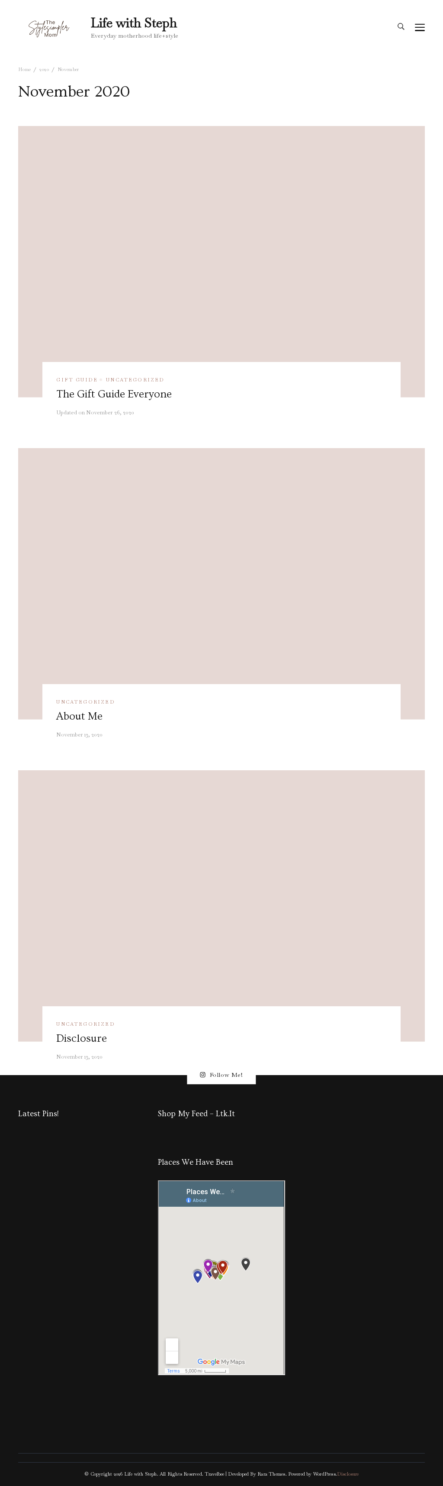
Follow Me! (226, 1075)
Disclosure (81, 1038)
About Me (79, 716)
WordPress (324, 1474)
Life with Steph (134, 22)
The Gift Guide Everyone (114, 394)
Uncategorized (135, 380)
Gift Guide (77, 380)
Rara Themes (271, 1474)
